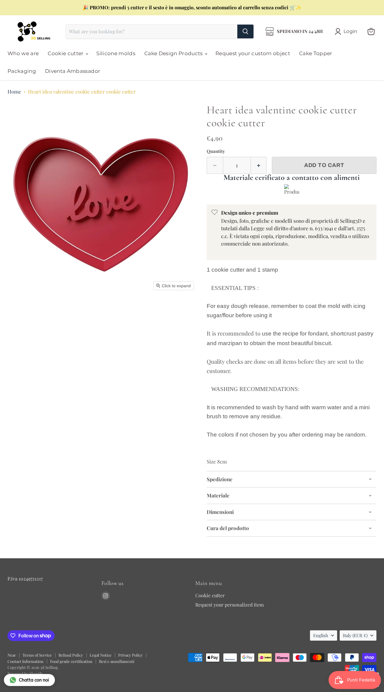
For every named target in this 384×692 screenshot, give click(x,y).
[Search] (245, 31)
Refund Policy (70, 655)
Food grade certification (71, 661)
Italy (355, 635)
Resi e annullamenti (116, 661)
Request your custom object (252, 53)
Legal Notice (101, 655)
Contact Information (26, 661)
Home (14, 92)
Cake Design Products (174, 53)
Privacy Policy (130, 655)
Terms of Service (37, 655)
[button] (347, 31)
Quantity (216, 151)
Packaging (22, 71)
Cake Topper (315, 53)
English (320, 635)
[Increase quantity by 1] (259, 165)
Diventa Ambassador (72, 71)
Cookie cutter (66, 53)
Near (12, 655)
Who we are (23, 53)
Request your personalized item (229, 604)
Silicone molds (115, 53)
